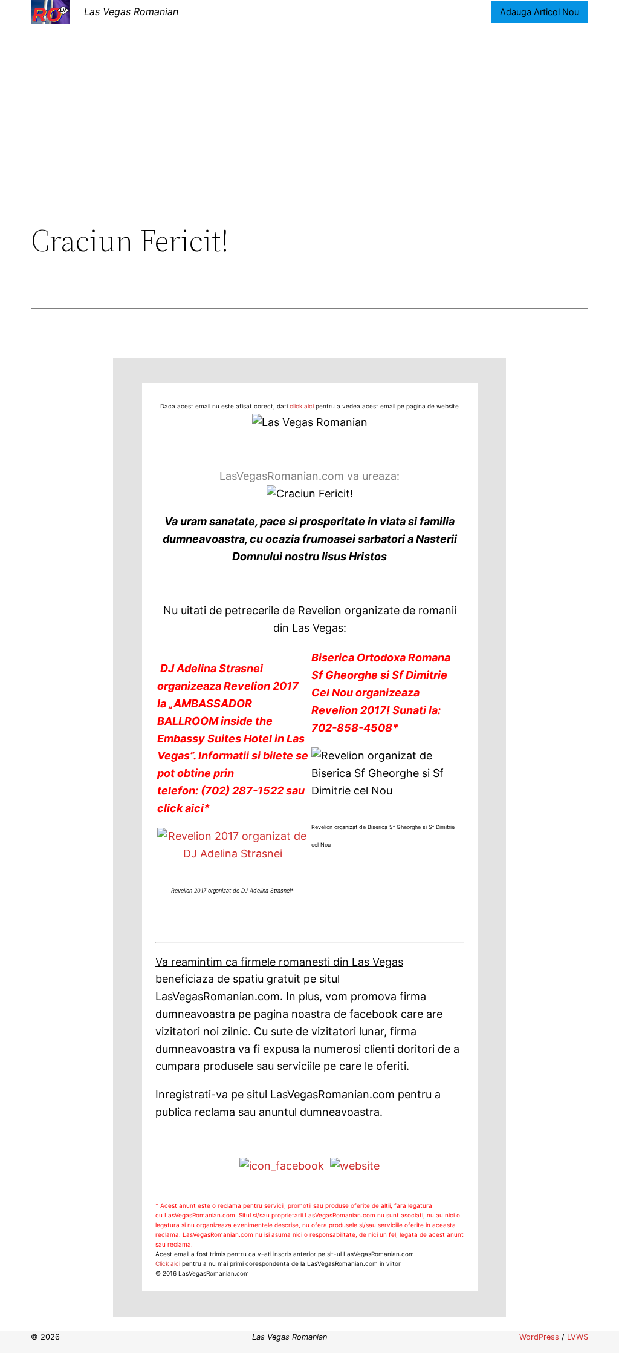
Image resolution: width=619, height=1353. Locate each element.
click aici (302, 406)
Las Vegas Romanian (131, 11)
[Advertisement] (309, 123)
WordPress (539, 1337)
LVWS (577, 1337)
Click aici (167, 1263)
